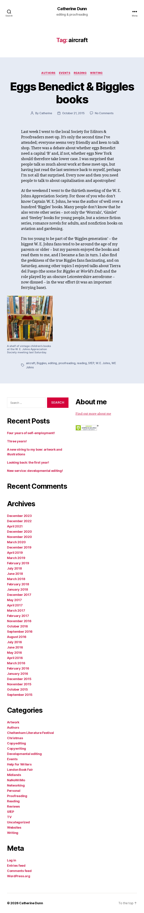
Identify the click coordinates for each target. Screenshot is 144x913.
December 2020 (19, 531)
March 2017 (16, 610)
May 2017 (14, 600)
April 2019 (15, 552)
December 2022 (19, 521)
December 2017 (19, 595)
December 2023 (19, 516)
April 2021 (14, 526)
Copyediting (16, 743)
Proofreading (17, 796)
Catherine (45, 113)
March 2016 (16, 663)
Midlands (14, 775)
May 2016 (14, 652)
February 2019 (18, 563)
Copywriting (16, 748)
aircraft (30, 363)
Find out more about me (93, 414)
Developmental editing (24, 754)
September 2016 (19, 631)
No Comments (104, 113)
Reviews (13, 806)
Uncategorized (18, 822)
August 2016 (16, 637)
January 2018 (17, 589)
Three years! (17, 441)
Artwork (13, 722)
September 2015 (19, 695)
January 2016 (17, 673)
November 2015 (19, 684)
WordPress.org (18, 876)
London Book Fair (20, 769)
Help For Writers (19, 764)
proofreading (67, 363)
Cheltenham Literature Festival (30, 733)
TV (9, 817)
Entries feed (16, 865)
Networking (16, 785)
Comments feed (19, 871)
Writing (96, 73)
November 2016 (19, 621)
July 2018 (14, 568)
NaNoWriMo (16, 780)
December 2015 (19, 679)
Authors (48, 73)
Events (64, 73)
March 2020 (16, 542)
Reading (80, 73)
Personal (13, 790)
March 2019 (16, 558)
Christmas (15, 738)
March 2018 (16, 579)
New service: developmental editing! (35, 471)
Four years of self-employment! (31, 433)
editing (52, 363)
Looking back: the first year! (28, 462)
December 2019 (19, 547)
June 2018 (15, 574)
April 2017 (14, 605)
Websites (14, 827)
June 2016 (15, 647)
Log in (11, 860)
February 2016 (18, 668)
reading (82, 363)
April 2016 (15, 658)
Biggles (41, 363)
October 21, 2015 (73, 113)
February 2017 (18, 616)
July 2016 (14, 642)
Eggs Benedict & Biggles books (72, 93)
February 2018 (18, 584)
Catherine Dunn (72, 9)
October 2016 (17, 626)
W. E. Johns (103, 363)
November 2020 (19, 537)
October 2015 (17, 689)
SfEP (91, 363)
